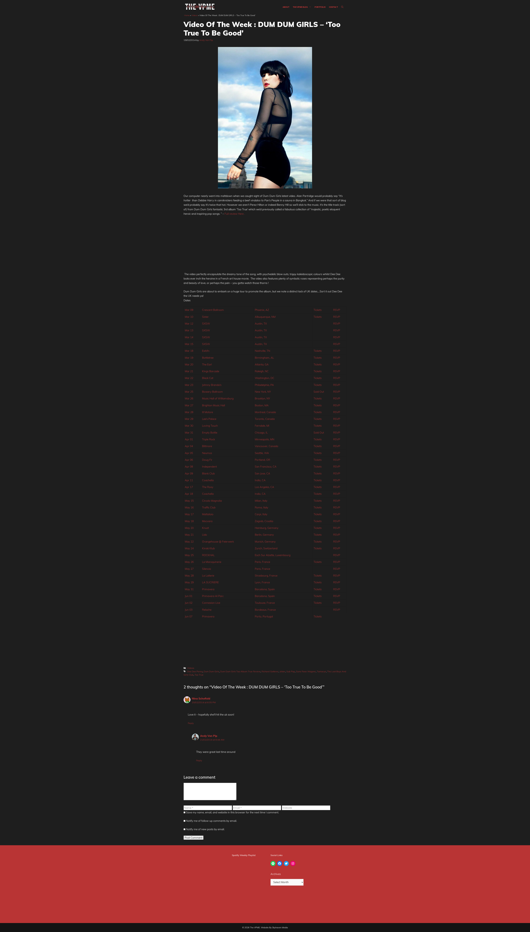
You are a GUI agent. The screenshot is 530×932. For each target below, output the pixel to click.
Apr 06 (189, 459)
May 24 (189, 548)
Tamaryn (321, 671)
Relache (206, 609)
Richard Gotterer (270, 671)
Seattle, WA (262, 453)
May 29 (189, 582)
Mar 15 (189, 344)
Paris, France (262, 562)
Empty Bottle (209, 432)
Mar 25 (189, 391)
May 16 (189, 507)
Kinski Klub (208, 548)
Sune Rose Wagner (306, 671)
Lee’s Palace (209, 419)
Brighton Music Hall (213, 405)
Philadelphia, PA (264, 385)
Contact (333, 7)
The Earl (207, 364)
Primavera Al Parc (213, 596)
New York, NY (263, 391)
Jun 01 (188, 596)
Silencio (206, 568)
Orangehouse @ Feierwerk (218, 541)
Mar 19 (189, 357)
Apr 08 (189, 466)
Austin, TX (261, 323)
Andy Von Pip (208, 735)
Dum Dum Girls (211, 671)
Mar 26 (189, 398)
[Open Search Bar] (342, 7)
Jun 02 (188, 602)
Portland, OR (262, 459)
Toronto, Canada (265, 419)
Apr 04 (189, 446)
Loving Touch (210, 425)
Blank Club (208, 473)
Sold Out (319, 391)
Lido (204, 534)
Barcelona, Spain (265, 589)
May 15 (189, 500)
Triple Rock (208, 439)
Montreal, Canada (265, 412)
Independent (209, 466)
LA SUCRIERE (210, 582)
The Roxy (207, 487)
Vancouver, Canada (266, 446)
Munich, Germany (265, 541)
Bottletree (208, 357)
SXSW (206, 323)
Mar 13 (189, 330)
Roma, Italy (261, 507)
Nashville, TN (262, 350)
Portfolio (320, 7)
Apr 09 (189, 473)
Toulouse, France (265, 602)
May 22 (189, 541)
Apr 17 (189, 487)
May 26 (189, 562)
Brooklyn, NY (262, 398)
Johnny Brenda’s (211, 385)
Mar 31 (189, 432)
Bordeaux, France (265, 609)
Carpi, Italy (261, 514)
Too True (199, 674)
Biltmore (207, 446)
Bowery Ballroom (212, 391)
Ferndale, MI (262, 425)
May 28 (189, 575)
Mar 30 (189, 425)
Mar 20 (189, 364)
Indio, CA (260, 480)
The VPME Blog (300, 7)
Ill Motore (207, 412)
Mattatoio (207, 514)
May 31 (189, 589)
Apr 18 (189, 493)
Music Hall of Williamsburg (218, 398)
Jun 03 (188, 609)
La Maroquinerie (211, 562)
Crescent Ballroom (213, 310)
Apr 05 (189, 453)
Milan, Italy (261, 500)
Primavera (208, 589)
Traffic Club (208, 507)
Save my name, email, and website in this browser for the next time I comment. (232, 812)
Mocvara (207, 521)
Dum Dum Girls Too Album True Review (240, 671)
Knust (205, 528)
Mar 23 (189, 385)
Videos (195, 15)
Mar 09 (189, 310)
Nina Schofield (201, 698)
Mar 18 (189, 350)
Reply (191, 723)
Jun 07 (188, 616)
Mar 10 (189, 316)
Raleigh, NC (262, 371)
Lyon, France (262, 582)
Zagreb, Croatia (264, 521)
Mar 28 (189, 412)
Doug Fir (207, 459)
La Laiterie (208, 575)
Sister (205, 316)
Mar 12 (189, 323)
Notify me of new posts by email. (205, 829)
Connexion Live (211, 602)
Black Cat (207, 378)
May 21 (189, 534)
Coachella (208, 480)
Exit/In (205, 350)
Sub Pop (290, 671)
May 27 (189, 568)
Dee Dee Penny (195, 671)
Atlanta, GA (262, 364)
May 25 (189, 555)
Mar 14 (189, 337)
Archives (276, 874)
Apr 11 (189, 480)
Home (187, 15)
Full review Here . (234, 213)
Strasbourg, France (266, 575)
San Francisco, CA (265, 466)
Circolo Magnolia (212, 500)
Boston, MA (262, 405)
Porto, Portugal (264, 616)
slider (282, 671)
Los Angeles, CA (264, 487)
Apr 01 (189, 439)
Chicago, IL (261, 432)
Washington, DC (264, 378)
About (286, 7)
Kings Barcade (210, 371)
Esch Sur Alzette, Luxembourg (272, 555)
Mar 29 (189, 419)
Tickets (318, 310)
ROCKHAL (208, 555)
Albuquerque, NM (265, 316)
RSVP (336, 310)
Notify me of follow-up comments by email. (211, 820)
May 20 (189, 528)
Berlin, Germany (264, 534)
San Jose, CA (262, 473)
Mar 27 (189, 405)
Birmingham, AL (264, 357)
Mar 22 (189, 378)
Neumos (207, 453)
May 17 (189, 514)
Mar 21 (189, 371)
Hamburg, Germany (266, 528)
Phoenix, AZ (262, 310)
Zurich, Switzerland (266, 548)
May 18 (189, 521)
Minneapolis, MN (264, 439)
